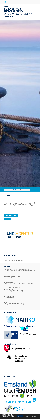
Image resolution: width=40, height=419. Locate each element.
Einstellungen (12, 416)
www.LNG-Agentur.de (11, 215)
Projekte (16, 189)
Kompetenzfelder (12, 189)
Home (7, 189)
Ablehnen (26, 416)
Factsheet (7, 219)
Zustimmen (20, 416)
